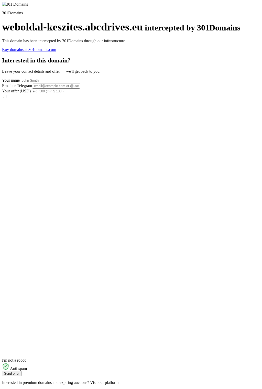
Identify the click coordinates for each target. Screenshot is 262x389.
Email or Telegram (17, 85)
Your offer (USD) (16, 91)
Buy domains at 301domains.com (29, 49)
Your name (11, 80)
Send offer (11, 373)
